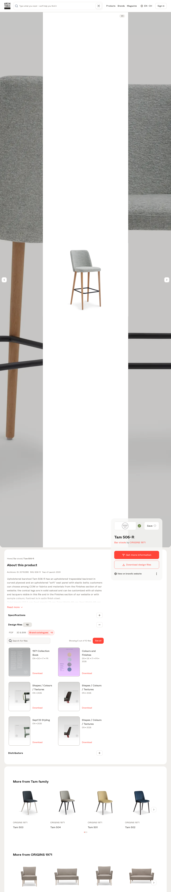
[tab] (10, 632)
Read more (13, 607)
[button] (84, 832)
